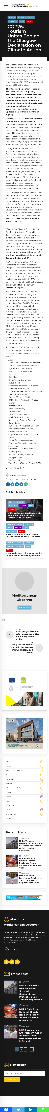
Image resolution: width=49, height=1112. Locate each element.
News (22, 21)
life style (24, 792)
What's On (24, 818)
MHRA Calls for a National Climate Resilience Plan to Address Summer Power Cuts (23, 536)
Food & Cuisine (24, 779)
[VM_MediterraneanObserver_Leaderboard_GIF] (24, 899)
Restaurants (11, 531)
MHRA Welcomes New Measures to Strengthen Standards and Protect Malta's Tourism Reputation (31, 846)
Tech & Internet (24, 805)
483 (32, 1049)
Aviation (12, 18)
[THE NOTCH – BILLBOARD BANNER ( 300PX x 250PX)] (24, 748)
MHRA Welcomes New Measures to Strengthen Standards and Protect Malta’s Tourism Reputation (24, 516)
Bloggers (24, 766)
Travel (29, 21)
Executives (24, 775)
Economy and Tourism (25, 18)
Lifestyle (23, 505)
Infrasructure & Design (15, 546)
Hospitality (13, 21)
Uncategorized (24, 814)
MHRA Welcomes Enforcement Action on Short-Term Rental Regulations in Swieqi (24, 555)
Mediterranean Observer (18, 475)
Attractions (24, 762)
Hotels (9, 528)
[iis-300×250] (24, 705)
